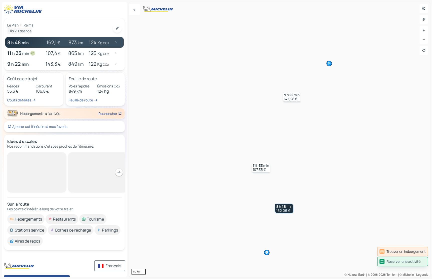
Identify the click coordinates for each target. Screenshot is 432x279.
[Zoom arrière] (424, 39)
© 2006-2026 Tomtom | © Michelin (391, 274)
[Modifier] (117, 28)
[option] (25, 219)
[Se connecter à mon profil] (424, 8)
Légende (422, 274)
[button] (284, 208)
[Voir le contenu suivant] (119, 172)
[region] (279, 139)
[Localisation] (424, 50)
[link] (402, 251)
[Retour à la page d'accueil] (24, 9)
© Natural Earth (355, 274)
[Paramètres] (424, 19)
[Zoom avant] (424, 30)
